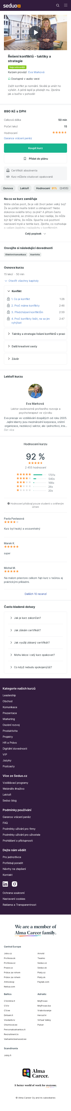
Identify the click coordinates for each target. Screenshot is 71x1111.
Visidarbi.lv (9, 1020)
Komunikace (10, 707)
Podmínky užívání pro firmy (19, 828)
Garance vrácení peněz (18, 138)
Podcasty (9, 766)
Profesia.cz (9, 963)
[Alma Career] (35, 1073)
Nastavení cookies (14, 898)
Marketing (9, 719)
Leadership (9, 695)
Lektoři (24, 188)
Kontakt (8, 874)
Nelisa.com (9, 986)
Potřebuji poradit (13, 863)
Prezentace (10, 713)
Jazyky (7, 760)
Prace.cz (8, 967)
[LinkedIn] (5, 884)
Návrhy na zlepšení (14, 869)
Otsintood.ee (10, 1024)
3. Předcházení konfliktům (27, 312)
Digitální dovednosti (15, 748)
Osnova (8, 188)
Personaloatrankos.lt (14, 1029)
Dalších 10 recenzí (36, 594)
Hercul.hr (42, 1015)
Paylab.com (43, 981)
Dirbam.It (8, 1015)
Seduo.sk (42, 967)
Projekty (8, 736)
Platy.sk (41, 977)
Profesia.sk (9, 958)
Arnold (40, 953)
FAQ (5, 822)
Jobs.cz (8, 953)
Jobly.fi (7, 1055)
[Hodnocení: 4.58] (59, 133)
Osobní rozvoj (11, 725)
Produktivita (10, 730)
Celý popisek (33, 233)
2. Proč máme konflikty (25, 305)
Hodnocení (52, 188)
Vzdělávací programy (15, 782)
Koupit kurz (35, 148)
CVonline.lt (9, 1001)
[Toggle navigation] (57, 5)
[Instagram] (14, 884)
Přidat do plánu (38, 158)
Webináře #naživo (13, 788)
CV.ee (7, 1010)
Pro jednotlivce (12, 857)
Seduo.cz (42, 963)
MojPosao (42, 1001)
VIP (5, 754)
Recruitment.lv (11, 1034)
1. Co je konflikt (20, 299)
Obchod (8, 701)
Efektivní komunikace (15, 254)
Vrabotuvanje (44, 1010)
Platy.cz (41, 972)
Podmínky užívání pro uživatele (21, 834)
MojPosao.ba (44, 1005)
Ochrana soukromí (13, 893)
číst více (9, 429)
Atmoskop (9, 981)
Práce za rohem (12, 977)
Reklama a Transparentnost (19, 904)
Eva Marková (36, 72)
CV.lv (6, 1005)
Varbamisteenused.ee (15, 1039)
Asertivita (35, 254)
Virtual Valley (44, 1020)
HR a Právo (10, 742)
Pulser (40, 1024)
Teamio (41, 958)
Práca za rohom (12, 972)
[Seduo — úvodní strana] (12, 5)
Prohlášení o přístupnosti (18, 840)
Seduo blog (10, 800)
